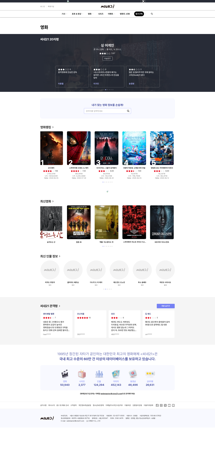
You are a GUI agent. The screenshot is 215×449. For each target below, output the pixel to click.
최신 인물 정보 (49, 256)
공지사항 (43, 405)
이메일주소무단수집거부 (114, 405)
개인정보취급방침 (84, 405)
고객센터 (73, 405)
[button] (102, 89)
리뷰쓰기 (107, 58)
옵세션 (107, 45)
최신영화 (45, 201)
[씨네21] (107, 6)
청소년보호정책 (98, 405)
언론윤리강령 (137, 405)
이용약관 (128, 405)
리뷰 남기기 (166, 306)
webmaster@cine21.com (111, 394)
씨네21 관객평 (49, 306)
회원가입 (51, 6)
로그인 (42, 6)
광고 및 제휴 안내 (62, 405)
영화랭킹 (45, 127)
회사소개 (51, 405)
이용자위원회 (148, 405)
